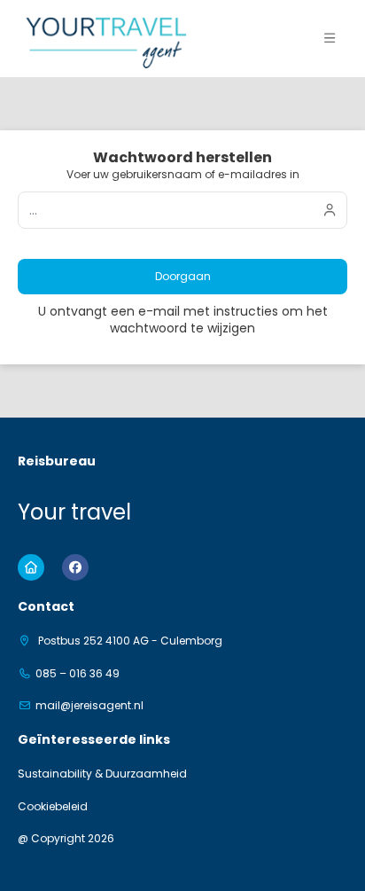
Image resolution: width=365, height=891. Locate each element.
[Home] (31, 567)
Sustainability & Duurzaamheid (102, 774)
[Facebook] (75, 567)
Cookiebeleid (53, 807)
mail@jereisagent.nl (89, 706)
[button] (329, 38)
